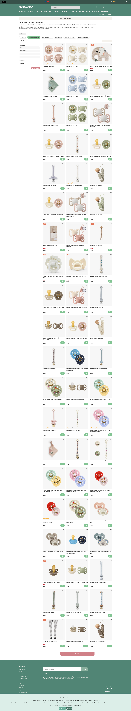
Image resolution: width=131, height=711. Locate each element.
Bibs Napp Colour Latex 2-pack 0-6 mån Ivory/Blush (76, 338)
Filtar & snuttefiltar (70, 37)
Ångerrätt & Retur (23, 692)
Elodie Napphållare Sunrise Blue (97, 307)
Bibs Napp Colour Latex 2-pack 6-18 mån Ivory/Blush (53, 156)
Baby (37, 11)
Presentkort (101, 14)
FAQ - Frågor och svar (23, 676)
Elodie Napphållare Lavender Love (50, 185)
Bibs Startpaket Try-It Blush (48, 66)
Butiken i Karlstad (23, 674)
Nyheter (109, 14)
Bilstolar (30, 11)
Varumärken (104, 11)
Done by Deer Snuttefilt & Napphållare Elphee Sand (101, 66)
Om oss (20, 671)
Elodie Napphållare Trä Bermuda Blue (98, 582)
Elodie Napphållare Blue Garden (73, 461)
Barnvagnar (22, 11)
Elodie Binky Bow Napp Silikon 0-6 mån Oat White (76, 276)
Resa (50, 11)
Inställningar (62, 708)
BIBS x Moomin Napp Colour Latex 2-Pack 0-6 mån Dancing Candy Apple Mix (100, 491)
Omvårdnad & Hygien (47, 37)
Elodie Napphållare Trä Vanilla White (74, 185)
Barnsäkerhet (58, 37)
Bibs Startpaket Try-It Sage (72, 125)
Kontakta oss (21, 685)
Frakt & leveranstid (23, 678)
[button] (121, 2)
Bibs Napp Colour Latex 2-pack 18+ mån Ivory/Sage (100, 156)
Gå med (85, 669)
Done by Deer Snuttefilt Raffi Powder (50, 461)
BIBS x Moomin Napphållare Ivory (73, 430)
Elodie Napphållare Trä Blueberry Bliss (98, 276)
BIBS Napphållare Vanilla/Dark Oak (97, 641)
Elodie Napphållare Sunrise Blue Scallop (98, 369)
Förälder (56, 11)
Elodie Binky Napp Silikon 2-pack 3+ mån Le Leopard (53, 551)
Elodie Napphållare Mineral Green (73, 612)
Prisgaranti (21, 690)
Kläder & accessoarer (83, 37)
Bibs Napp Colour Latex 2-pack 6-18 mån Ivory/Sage (100, 96)
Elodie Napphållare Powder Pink (49, 430)
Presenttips (95, 11)
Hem (61, 18)
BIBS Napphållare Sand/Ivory (96, 185)
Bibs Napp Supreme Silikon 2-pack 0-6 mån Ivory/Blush (77, 307)
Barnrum (64, 11)
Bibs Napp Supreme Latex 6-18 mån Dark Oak (51, 582)
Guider (20, 680)
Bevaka (85, 646)
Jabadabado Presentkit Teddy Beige (50, 245)
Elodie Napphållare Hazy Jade (49, 612)
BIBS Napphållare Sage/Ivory (96, 214)
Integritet (21, 683)
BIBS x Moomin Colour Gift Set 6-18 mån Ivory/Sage (100, 461)
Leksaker (71, 11)
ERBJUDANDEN (80, 11)
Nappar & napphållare (34, 37)
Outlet (88, 11)
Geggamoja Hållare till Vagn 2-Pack (50, 641)
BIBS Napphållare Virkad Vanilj (96, 245)
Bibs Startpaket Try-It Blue (72, 96)
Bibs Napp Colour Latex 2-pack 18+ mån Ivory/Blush (53, 214)
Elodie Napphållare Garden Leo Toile (97, 612)
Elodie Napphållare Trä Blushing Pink (50, 125)
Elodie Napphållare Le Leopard (49, 369)
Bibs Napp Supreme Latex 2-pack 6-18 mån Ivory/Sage (77, 582)
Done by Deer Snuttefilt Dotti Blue (50, 96)
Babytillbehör (67, 18)
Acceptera (69, 708)
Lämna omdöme (22, 669)
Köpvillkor (21, 687)
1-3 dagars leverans (12, 1)
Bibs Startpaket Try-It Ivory (72, 66)
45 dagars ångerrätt (37, 1)
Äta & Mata (44, 11)
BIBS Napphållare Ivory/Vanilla (96, 338)
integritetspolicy (77, 705)
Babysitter (23, 37)
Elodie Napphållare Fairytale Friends (74, 156)
